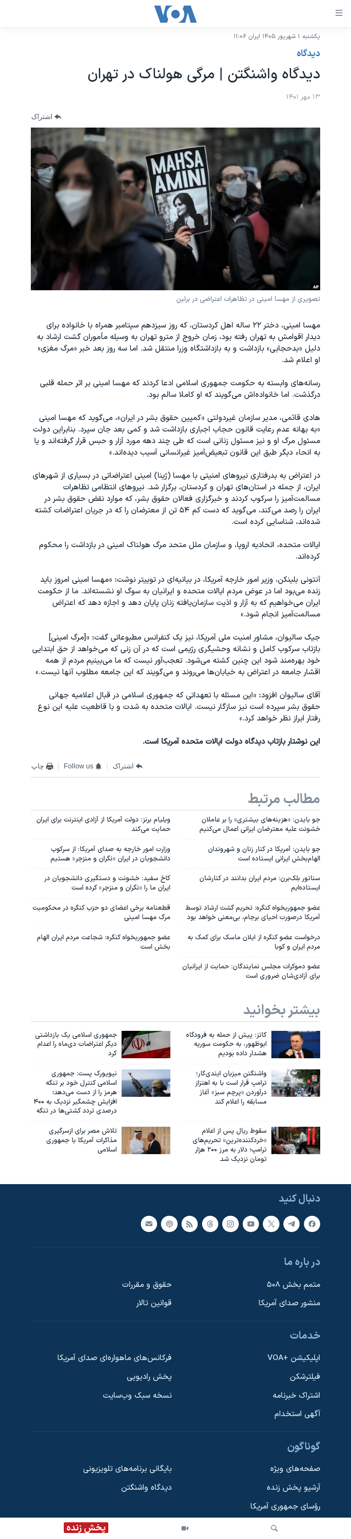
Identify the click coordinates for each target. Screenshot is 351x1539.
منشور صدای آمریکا (289, 1303)
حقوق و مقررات (147, 1284)
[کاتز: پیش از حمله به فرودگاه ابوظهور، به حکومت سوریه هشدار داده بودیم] (295, 1044)
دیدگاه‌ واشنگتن (146, 1488)
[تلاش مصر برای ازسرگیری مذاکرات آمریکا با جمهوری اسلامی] (146, 1140)
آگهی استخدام (297, 1414)
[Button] (46, 116)
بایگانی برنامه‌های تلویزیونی (127, 1469)
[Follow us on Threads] (210, 1223)
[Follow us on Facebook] (312, 1223)
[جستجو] (274, 1528)
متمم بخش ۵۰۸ (293, 1284)
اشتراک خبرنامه (296, 1395)
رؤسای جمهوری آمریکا (285, 1506)
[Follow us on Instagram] (230, 1223)
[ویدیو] (185, 1528)
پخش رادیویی (149, 1377)
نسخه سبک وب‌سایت (137, 1395)
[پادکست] (169, 1223)
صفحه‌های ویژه (295, 1469)
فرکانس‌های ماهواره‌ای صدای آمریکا (114, 1358)
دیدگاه (308, 54)
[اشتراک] (149, 1223)
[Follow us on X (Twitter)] (271, 1223)
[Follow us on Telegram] (291, 1223)
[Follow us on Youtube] (251, 1223)
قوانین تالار (154, 1303)
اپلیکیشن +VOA (294, 1358)
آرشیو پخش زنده (293, 1488)
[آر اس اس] (189, 1223)
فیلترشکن (305, 1377)
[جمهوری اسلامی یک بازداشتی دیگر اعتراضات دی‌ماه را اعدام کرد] (146, 1044)
